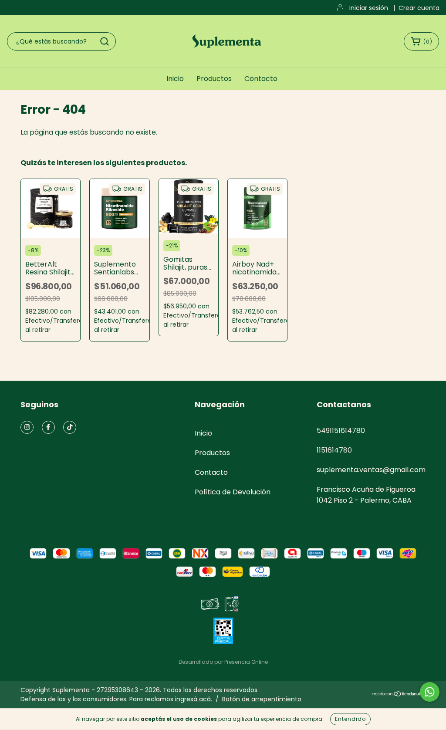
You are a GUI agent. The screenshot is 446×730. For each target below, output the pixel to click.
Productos (214, 79)
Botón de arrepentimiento (261, 699)
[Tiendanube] (398, 694)
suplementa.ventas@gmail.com (371, 470)
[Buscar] (104, 41)
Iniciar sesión (368, 7)
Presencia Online (246, 662)
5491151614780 (341, 431)
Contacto (260, 79)
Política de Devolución (232, 492)
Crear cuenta (419, 7)
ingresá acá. (193, 699)
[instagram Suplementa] (27, 427)
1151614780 (334, 450)
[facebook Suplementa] (48, 427)
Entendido (350, 719)
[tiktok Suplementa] (69, 427)
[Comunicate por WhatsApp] (429, 692)
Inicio (175, 79)
